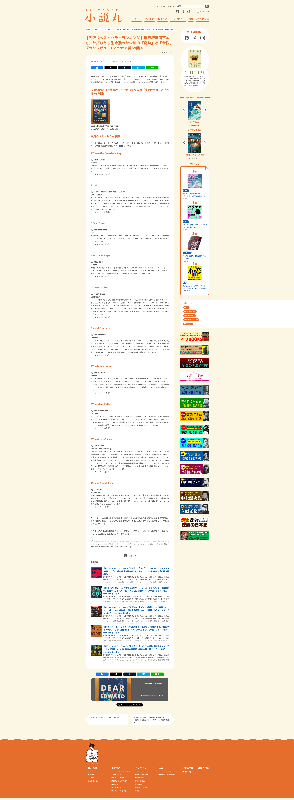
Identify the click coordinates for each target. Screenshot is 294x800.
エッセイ (107, 29)
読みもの (149, 19)
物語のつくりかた (141, 787)
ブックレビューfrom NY (110, 61)
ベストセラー (128, 61)
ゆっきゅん (188, 324)
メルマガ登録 (160, 6)
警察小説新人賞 (189, 316)
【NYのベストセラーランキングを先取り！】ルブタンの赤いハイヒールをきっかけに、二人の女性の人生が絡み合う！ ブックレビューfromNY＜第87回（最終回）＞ (136, 571)
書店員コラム (116, 787)
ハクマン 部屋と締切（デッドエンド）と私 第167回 (195, 226)
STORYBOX (203, 768)
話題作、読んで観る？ (119, 781)
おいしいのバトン (141, 784)
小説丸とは (170, 6)
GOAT (186, 307)
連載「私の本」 (140, 781)
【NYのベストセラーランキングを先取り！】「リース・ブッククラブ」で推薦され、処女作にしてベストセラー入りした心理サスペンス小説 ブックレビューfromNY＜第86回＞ (136, 590)
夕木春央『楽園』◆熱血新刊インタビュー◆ (195, 257)
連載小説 (91, 774)
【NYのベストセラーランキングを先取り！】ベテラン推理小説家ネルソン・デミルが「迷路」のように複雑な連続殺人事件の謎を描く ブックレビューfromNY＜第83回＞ (136, 649)
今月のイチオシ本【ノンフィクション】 (105, 717)
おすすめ (162, 19)
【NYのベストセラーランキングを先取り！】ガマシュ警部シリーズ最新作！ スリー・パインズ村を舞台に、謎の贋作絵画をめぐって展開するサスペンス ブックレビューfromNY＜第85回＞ (136, 610)
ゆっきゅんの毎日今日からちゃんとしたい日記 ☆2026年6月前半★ (195, 195)
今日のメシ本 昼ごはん (119, 791)
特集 (191, 19)
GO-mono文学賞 (190, 311)
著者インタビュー (141, 774)
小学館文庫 (202, 19)
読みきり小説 (93, 781)
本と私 (137, 791)
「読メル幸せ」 (117, 774)
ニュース (136, 19)
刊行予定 (186, 771)
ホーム (88, 29)
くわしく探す (204, 11)
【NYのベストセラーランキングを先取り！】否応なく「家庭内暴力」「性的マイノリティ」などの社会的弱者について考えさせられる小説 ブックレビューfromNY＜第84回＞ (136, 629)
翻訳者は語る (140, 778)
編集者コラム (116, 784)
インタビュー (178, 19)
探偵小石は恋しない (191, 320)
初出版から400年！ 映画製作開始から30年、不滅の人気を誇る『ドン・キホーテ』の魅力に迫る (151, 719)
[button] (184, 110)
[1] (120, 145)
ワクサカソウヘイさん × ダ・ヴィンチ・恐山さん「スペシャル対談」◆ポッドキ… (195, 287)
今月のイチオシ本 (117, 778)
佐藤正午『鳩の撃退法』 (167, 774)
